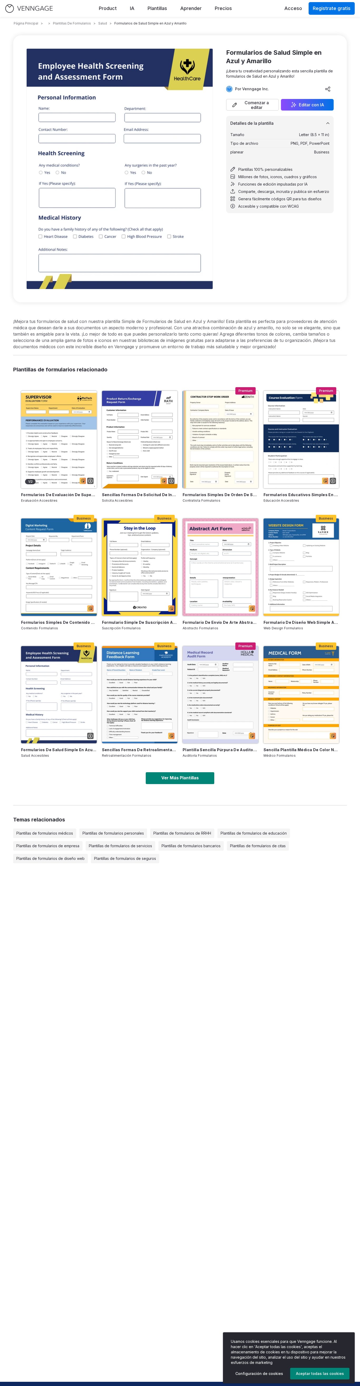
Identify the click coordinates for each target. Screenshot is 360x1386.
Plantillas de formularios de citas (258, 846)
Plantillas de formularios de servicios (120, 846)
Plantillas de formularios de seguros (125, 858)
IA (132, 8)
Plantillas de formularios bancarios (191, 846)
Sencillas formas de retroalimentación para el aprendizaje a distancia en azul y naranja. (140, 749)
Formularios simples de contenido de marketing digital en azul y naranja (59, 622)
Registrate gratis (332, 8)
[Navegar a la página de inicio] (29, 8)
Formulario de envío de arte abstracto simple (220, 622)
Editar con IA (311, 104)
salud (102, 23)
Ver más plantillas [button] (180, 777)
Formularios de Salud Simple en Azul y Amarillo (59, 749)
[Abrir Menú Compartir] (328, 89)
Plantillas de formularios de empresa (47, 846)
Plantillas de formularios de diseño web (50, 858)
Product (108, 8)
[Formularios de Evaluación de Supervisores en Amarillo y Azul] (59, 439)
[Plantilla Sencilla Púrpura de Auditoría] (220, 695)
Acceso (293, 8)
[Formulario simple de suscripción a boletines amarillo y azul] (140, 567)
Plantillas (157, 8)
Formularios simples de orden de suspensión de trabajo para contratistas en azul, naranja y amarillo (220, 494)
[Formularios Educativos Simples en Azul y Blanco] (301, 439)
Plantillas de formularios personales (113, 833)
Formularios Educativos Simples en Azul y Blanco (301, 494)
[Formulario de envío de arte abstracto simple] (220, 567)
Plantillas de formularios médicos (44, 833)
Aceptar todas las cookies (320, 1373)
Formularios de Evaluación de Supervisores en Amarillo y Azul (59, 494)
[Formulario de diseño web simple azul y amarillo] (301, 567)
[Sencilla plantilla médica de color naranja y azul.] (301, 695)
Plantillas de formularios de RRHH (182, 833)
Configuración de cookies (259, 1373)
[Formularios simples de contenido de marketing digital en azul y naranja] (59, 567)
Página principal (26, 23)
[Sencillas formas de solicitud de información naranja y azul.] (140, 439)
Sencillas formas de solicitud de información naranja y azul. (140, 494)
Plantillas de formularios (72, 23)
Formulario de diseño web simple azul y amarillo (301, 622)
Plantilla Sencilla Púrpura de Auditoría (220, 749)
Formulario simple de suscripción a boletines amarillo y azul (140, 622)
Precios (223, 8)
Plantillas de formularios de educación (254, 833)
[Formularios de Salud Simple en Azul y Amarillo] (59, 695)
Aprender (191, 8)
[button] (252, 105)
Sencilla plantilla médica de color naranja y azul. (301, 749)
